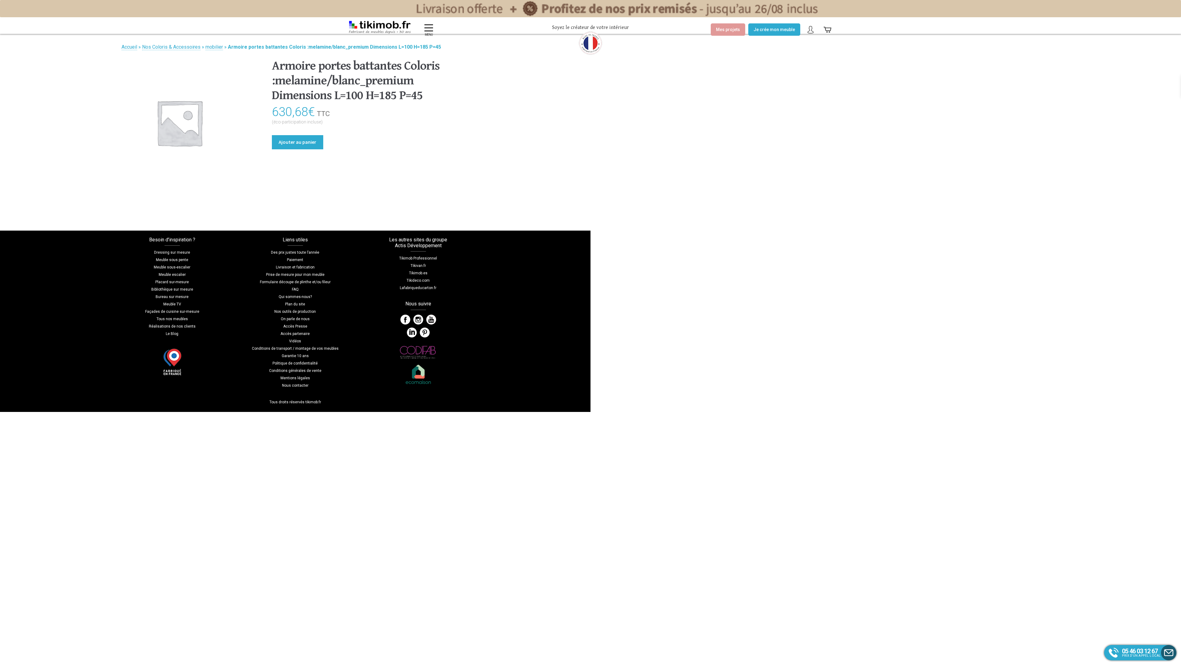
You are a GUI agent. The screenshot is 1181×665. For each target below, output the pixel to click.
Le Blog (172, 334)
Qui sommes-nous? (295, 297)
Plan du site (295, 304)
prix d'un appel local (1141, 652)
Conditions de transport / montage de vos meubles (295, 348)
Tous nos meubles (172, 319)
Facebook (405, 319)
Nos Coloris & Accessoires (171, 47)
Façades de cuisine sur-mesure (172, 311)
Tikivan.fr (418, 266)
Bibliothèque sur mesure (172, 289)
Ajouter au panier (297, 142)
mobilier (214, 47)
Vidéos (295, 341)
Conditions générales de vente (295, 371)
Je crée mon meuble (774, 29)
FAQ (295, 289)
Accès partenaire (295, 334)
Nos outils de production (295, 311)
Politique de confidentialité (295, 363)
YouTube (431, 319)
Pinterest (425, 332)
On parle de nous (295, 319)
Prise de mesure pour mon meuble (295, 274)
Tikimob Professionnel (418, 258)
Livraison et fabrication (295, 267)
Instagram (418, 319)
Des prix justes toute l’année (295, 252)
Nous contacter (295, 385)
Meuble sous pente (172, 260)
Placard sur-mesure (172, 282)
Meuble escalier (172, 274)
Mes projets (728, 29)
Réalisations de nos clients (172, 326)
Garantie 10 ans (295, 356)
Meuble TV (172, 304)
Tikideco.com (418, 280)
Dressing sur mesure (172, 252)
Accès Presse (295, 326)
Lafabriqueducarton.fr (418, 288)
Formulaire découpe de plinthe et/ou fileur (295, 282)
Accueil (129, 47)
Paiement (295, 260)
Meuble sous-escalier (172, 267)
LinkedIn (412, 332)
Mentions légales (295, 378)
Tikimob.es (418, 273)
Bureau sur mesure (172, 297)
